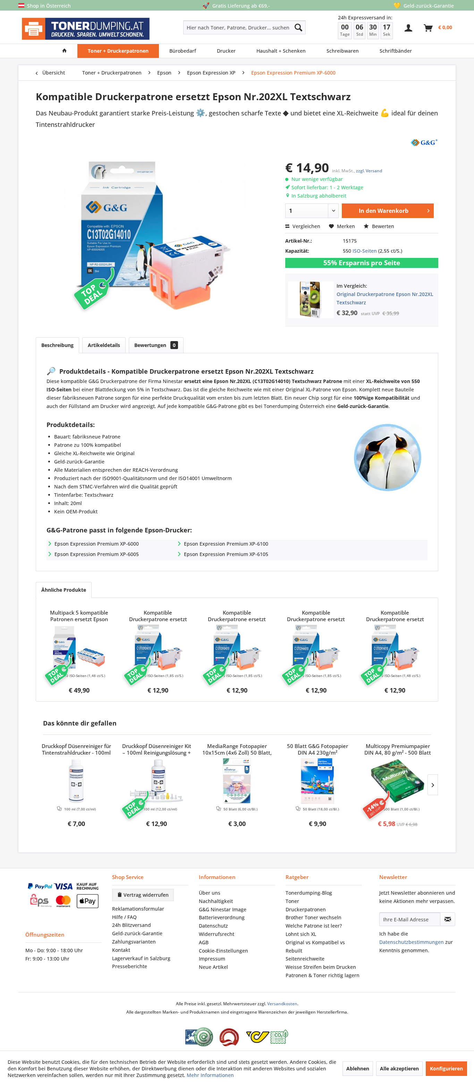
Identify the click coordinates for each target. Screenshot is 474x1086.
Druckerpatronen (306, 909)
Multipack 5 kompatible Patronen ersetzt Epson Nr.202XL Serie (79, 616)
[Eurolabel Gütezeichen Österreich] (199, 1036)
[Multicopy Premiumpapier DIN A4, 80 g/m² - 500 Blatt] (398, 781)
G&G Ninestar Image (222, 909)
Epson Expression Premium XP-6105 (226, 554)
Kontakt (121, 950)
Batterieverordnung (222, 917)
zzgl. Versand (369, 171)
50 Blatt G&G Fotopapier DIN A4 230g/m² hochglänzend (317, 750)
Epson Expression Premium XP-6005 (96, 554)
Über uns (209, 892)
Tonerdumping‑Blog (309, 892)
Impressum (212, 958)
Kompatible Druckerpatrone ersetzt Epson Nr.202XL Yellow (316, 616)
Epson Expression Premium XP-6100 (226, 543)
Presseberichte (129, 966)
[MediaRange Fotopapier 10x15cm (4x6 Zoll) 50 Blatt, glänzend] (237, 781)
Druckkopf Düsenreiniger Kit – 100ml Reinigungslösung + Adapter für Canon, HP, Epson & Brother (156, 750)
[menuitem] (220, 27)
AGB (204, 942)
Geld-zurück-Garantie (137, 933)
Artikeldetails (104, 345)
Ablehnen (357, 1068)
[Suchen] (298, 27)
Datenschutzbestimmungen (411, 942)
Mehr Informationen (210, 1075)
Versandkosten (282, 1004)
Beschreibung (57, 345)
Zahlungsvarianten (134, 941)
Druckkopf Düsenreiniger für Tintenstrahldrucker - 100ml (76, 749)
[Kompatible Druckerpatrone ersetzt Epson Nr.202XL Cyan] (158, 647)
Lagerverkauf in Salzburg (141, 958)
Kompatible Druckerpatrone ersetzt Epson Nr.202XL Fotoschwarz (395, 616)
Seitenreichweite (305, 958)
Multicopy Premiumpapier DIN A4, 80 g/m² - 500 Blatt (397, 749)
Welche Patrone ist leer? (314, 925)
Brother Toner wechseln (313, 917)
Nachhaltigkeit (216, 901)
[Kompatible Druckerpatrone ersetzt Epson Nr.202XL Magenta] (237, 647)
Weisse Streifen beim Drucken (321, 967)
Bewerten (382, 226)
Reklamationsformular (138, 908)
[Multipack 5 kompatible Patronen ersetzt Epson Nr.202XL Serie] (79, 647)
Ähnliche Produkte (63, 590)
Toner (292, 901)
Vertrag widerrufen (145, 895)
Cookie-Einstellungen (223, 950)
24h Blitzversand (131, 925)
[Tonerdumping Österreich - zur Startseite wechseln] (86, 29)
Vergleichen (305, 226)
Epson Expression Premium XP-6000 (96, 543)
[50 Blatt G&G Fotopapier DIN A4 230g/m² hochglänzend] (317, 781)
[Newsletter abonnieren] (447, 919)
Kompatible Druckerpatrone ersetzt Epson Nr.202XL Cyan (158, 616)
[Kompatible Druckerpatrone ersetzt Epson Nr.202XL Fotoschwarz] (395, 647)
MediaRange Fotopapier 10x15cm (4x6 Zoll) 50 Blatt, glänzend (237, 750)
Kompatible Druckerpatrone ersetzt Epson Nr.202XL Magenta (237, 616)
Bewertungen (155, 345)
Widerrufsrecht (216, 934)
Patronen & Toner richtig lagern (322, 975)
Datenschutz (213, 925)
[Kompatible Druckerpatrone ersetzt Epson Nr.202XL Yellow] (316, 647)
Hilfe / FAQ (124, 917)
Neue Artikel (213, 967)
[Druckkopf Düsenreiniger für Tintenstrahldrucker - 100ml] (76, 781)
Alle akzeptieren (399, 1068)
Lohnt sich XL (301, 934)
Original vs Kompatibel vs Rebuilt (315, 946)
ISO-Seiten (365, 250)
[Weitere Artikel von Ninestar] (423, 142)
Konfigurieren (446, 1068)
